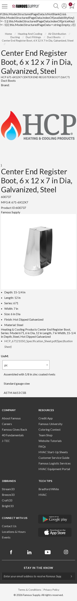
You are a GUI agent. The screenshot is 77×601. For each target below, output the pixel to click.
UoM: (5, 356)
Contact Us (9, 526)
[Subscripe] (69, 576)
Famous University (50, 424)
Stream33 (8, 489)
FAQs (42, 446)
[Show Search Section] (56, 6)
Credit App (45, 418)
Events (6, 537)
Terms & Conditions (29, 589)
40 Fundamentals (13, 435)
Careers (7, 424)
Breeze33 (8, 494)
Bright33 (7, 506)
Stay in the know (38, 567)
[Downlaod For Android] (55, 519)
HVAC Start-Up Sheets (53, 452)
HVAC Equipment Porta (53, 469)
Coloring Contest (49, 429)
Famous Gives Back (14, 429)
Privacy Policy (51, 589)
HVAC (42, 494)
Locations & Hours (14, 531)
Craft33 (7, 500)
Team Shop (45, 435)
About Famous (11, 418)
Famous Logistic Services (54, 463)
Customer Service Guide (53, 457)
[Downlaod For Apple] (55, 532)
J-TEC (6, 440)
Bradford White (48, 489)
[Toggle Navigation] (4, 6)
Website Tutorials (50, 440)
